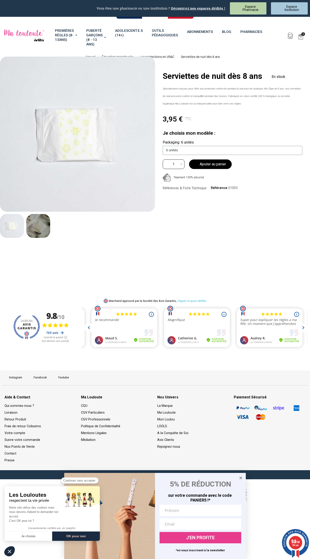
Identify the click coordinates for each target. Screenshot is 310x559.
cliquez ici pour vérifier (191, 301)
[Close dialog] (241, 478)
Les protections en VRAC (157, 57)
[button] (280, 35)
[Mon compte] (290, 35)
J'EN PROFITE (200, 537)
